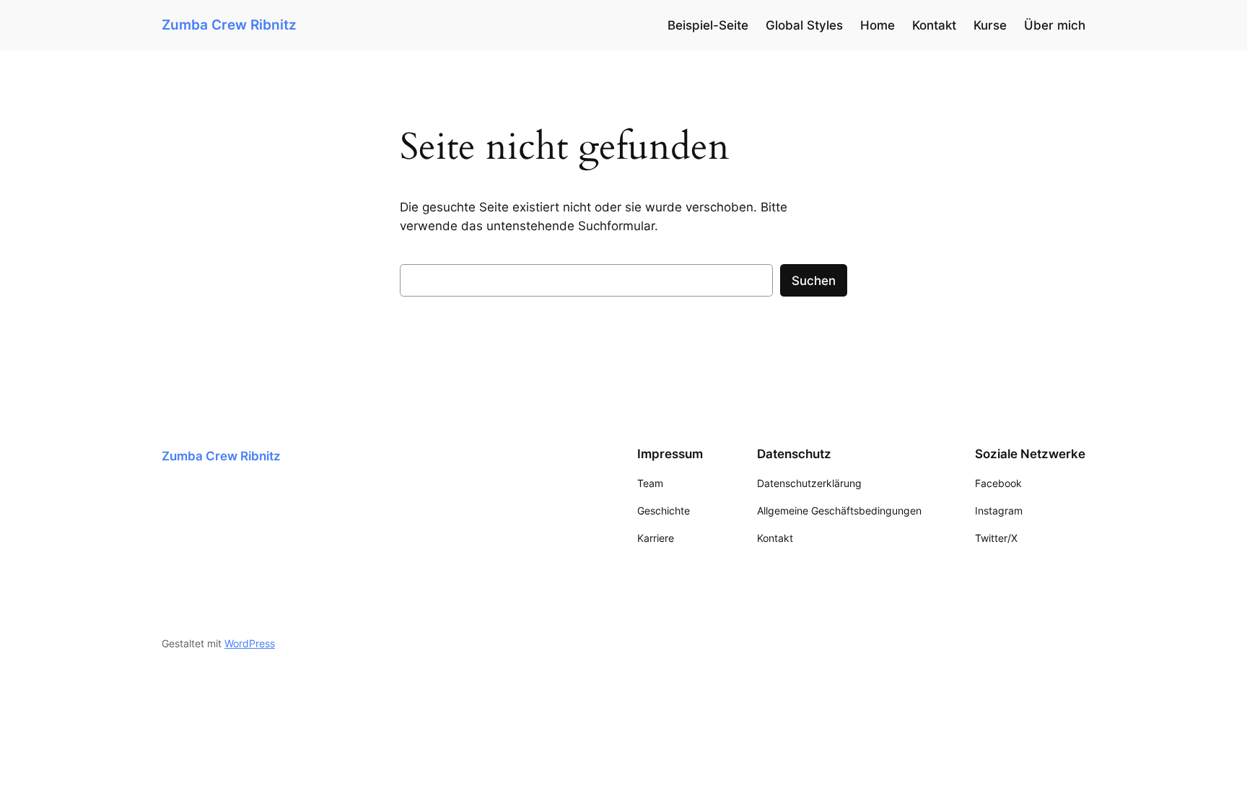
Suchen (814, 280)
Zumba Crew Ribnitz (229, 24)
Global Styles (804, 25)
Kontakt (934, 25)
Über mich (1054, 25)
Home (877, 25)
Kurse (990, 25)
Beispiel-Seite (708, 25)
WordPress (249, 643)
